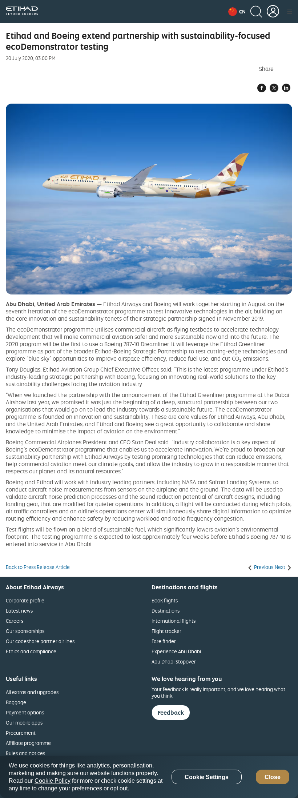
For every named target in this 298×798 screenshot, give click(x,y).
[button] (237, 11)
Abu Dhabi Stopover (174, 661)
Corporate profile (25, 600)
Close (273, 777)
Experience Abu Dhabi (176, 651)
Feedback (171, 713)
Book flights (165, 600)
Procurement (21, 732)
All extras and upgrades (32, 692)
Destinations (166, 610)
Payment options (25, 712)
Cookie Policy (53, 781)
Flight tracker (166, 630)
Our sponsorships (25, 630)
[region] (149, 777)
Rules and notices (25, 753)
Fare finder (164, 641)
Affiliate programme (28, 742)
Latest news (19, 610)
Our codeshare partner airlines (40, 641)
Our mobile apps (24, 722)
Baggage (16, 702)
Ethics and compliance (31, 651)
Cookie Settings (207, 777)
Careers (14, 620)
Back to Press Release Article (38, 567)
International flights (174, 620)
